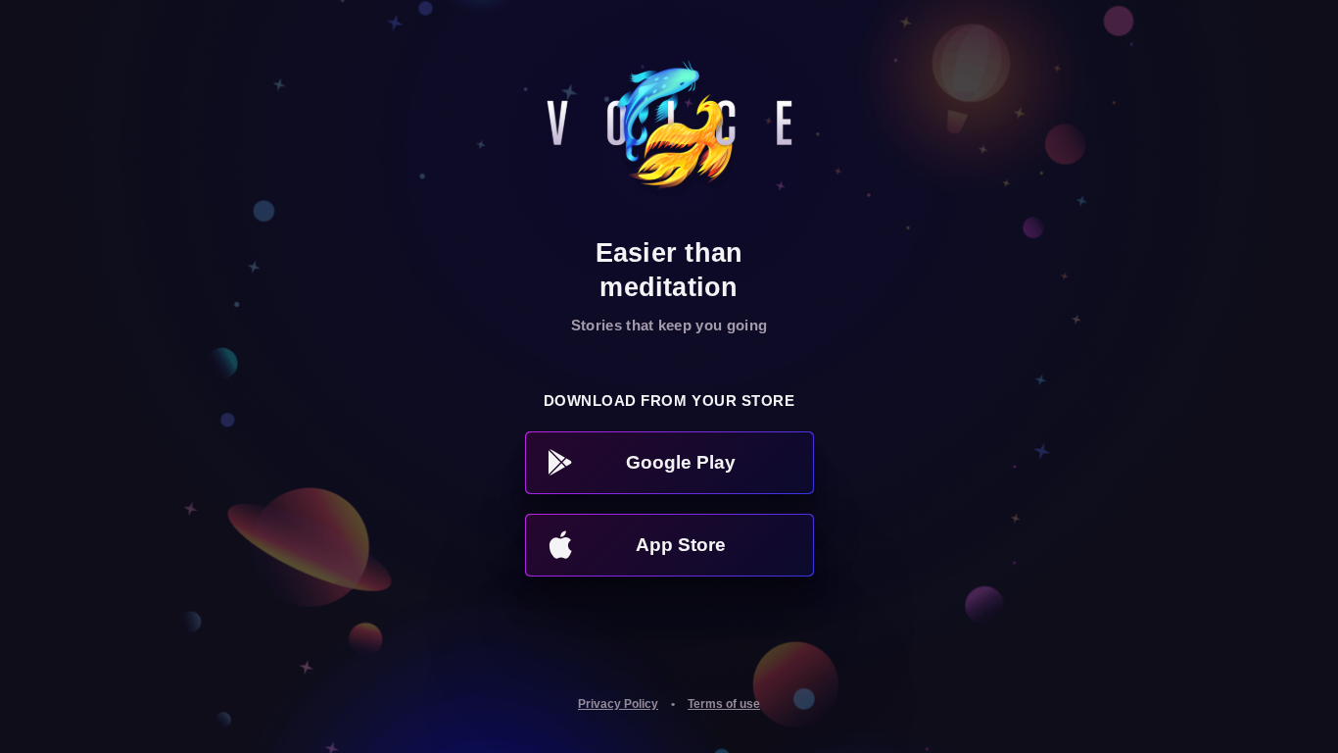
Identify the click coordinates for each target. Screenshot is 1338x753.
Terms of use (724, 704)
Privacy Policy (618, 704)
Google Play (681, 462)
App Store (681, 544)
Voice (669, 132)
